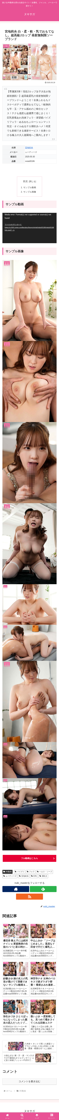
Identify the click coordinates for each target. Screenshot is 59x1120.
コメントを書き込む (29, 1081)
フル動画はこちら (29, 858)
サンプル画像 (29, 192)
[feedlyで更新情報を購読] (43, 889)
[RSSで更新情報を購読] (29, 897)
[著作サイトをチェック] (15, 889)
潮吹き (44, 876)
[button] (53, 657)
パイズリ (20, 872)
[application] (29, 228)
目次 (25, 181)
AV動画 (9, 872)
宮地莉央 (29, 147)
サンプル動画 (29, 187)
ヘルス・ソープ (45, 872)
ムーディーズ (11, 876)
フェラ (31, 872)
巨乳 (35, 876)
